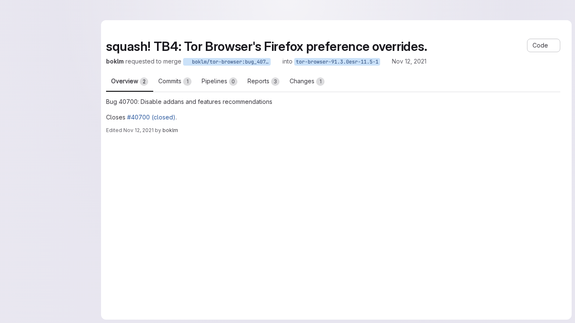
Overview (128, 81)
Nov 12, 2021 (409, 61)
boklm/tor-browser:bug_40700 (230, 61)
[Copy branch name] (277, 61)
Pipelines (218, 81)
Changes (306, 81)
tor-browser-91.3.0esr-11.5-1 (337, 61)
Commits (173, 81)
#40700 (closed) (151, 117)
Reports (262, 81)
